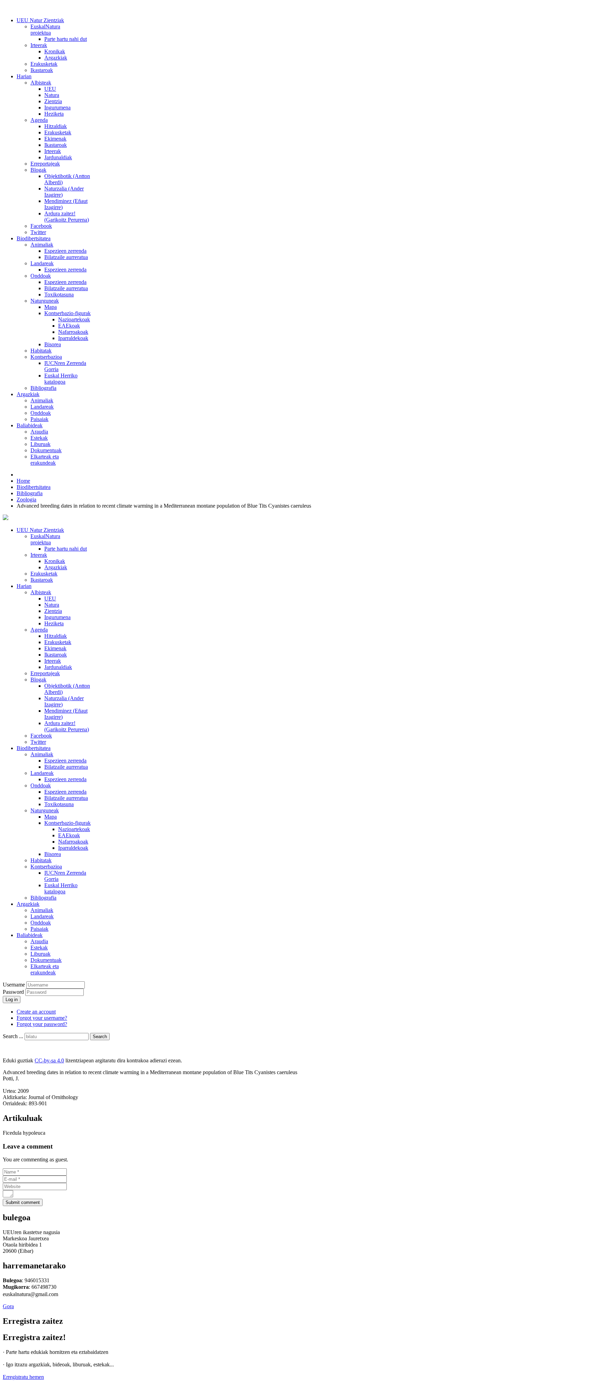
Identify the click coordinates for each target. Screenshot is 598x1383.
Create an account (36, 1012)
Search (100, 1036)
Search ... (13, 1036)
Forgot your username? (42, 1018)
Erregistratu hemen (23, 1377)
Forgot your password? (42, 1024)
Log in (12, 999)
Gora (8, 1306)
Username (14, 985)
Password (14, 992)
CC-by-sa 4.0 (49, 1060)
